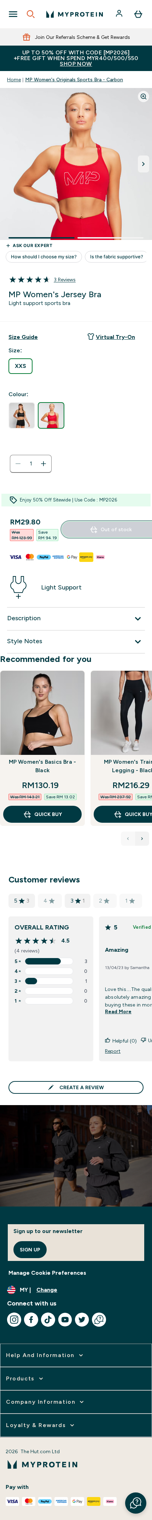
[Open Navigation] (13, 14)
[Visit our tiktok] (48, 1320)
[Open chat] (99, 1320)
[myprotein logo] (74, 14)
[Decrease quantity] (18, 463)
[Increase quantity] (43, 463)
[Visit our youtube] (65, 1320)
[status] (31, 463)
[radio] (20, 366)
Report (113, 1051)
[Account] (119, 14)
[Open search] (31, 14)
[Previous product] (128, 839)
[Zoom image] (143, 96)
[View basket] (138, 14)
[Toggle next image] (143, 163)
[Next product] (142, 839)
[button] (135, 1503)
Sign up (30, 1249)
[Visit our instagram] (14, 1320)
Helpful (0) (124, 1041)
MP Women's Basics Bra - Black (42, 766)
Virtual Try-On (115, 337)
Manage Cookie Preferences (47, 1273)
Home (14, 79)
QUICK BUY (48, 814)
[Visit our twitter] (82, 1320)
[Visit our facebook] (31, 1320)
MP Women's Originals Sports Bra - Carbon (74, 79)
